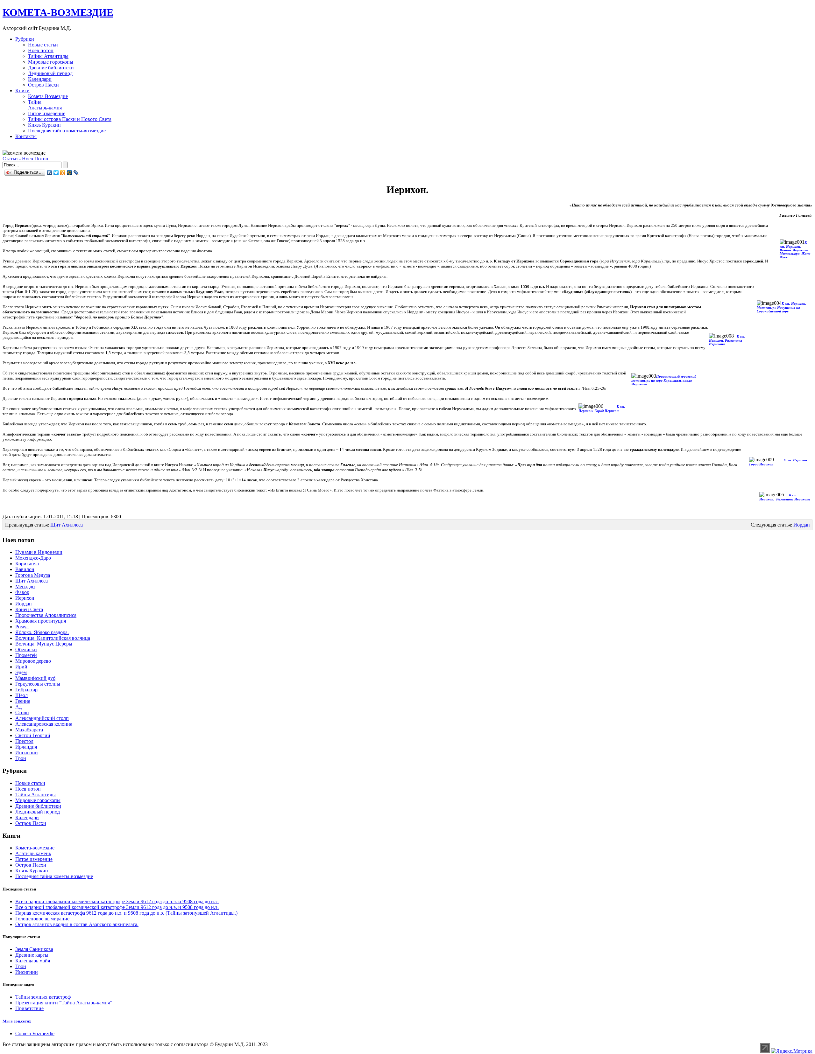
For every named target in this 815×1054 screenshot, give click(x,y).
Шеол (21, 695)
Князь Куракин (44, 125)
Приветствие (29, 1008)
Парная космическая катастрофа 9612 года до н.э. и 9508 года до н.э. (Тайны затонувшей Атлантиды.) (126, 913)
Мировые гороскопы (50, 62)
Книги (22, 90)
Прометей (26, 655)
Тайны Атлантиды (48, 56)
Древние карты (31, 955)
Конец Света (29, 609)
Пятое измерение (46, 113)
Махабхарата (29, 729)
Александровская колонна (43, 724)
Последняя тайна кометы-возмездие (67, 130)
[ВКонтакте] (49, 173)
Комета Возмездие (48, 96)
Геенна (22, 701)
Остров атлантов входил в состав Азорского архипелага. (76, 924)
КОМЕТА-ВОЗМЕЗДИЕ (58, 12)
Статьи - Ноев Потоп (25, 158)
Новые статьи (43, 44)
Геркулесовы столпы (37, 684)
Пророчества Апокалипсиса (45, 615)
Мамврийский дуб (35, 678)
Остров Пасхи (43, 84)
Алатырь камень (33, 853)
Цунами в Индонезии (38, 552)
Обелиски (26, 649)
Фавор (22, 592)
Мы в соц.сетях (17, 1021)
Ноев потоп (40, 50)
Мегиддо (25, 586)
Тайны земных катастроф (43, 997)
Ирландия (26, 747)
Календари (40, 79)
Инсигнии (26, 752)
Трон (20, 758)
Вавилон (24, 569)
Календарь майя (32, 960)
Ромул (22, 626)
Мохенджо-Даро (33, 558)
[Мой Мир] (69, 173)
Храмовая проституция (40, 621)
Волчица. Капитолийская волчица (52, 638)
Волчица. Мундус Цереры (43, 643)
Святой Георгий (32, 735)
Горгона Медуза (32, 575)
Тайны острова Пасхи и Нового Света (69, 119)
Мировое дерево (33, 661)
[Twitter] (56, 173)
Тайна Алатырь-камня (45, 104)
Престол (24, 741)
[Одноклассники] (63, 173)
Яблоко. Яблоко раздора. (42, 632)
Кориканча (27, 563)
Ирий (21, 666)
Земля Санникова (34, 949)
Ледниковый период (50, 73)
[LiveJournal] (76, 173)
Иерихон (24, 598)
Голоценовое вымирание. (43, 918)
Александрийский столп (42, 718)
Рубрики (24, 39)
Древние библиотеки (51, 67)
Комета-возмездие (34, 847)
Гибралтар (26, 689)
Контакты (26, 136)
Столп (22, 712)
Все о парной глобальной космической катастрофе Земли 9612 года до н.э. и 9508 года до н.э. (117, 901)
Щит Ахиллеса (66, 524)
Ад (18, 706)
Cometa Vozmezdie (34, 1033)
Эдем (21, 672)
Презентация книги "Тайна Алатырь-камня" (63, 1002)
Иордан (801, 524)
